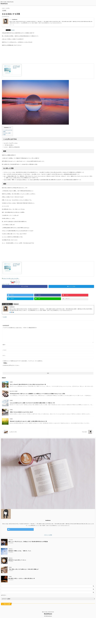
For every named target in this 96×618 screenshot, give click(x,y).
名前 (4, 344)
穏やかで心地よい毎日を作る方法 (48, 611)
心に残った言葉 (6, 133)
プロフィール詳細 (48, 535)
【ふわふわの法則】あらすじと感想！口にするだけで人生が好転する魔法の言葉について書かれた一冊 (32, 402)
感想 (4, 134)
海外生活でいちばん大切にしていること (17, 560)
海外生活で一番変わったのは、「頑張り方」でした (19, 550)
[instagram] (12, 25)
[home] (13, 25)
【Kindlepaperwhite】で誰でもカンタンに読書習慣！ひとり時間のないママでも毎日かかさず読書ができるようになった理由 (37, 393)
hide (10, 127)
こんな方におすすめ (7, 130)
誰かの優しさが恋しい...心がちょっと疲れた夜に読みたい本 (21, 578)
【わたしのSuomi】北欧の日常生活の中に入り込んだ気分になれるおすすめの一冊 (27, 384)
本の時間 (5, 316)
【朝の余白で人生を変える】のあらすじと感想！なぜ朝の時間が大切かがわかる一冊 (28, 421)
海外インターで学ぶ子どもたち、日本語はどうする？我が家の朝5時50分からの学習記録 (28, 541)
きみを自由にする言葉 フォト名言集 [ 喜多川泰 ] (16, 67)
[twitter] (10, 25)
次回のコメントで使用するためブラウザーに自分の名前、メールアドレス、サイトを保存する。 (23, 360)
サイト (4, 355)
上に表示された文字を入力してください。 (11, 365)
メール (4, 350)
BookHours (4, 3)
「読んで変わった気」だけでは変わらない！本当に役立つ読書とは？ (23, 569)
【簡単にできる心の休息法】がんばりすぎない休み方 (21, 412)
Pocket (12, 30)
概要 (4, 131)
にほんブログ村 (5, 284)
